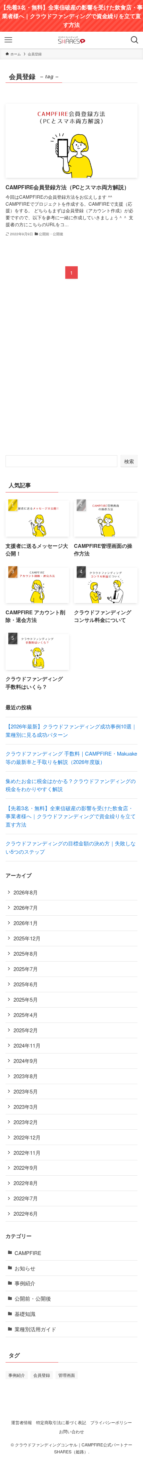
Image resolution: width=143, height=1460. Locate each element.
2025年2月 (26, 1030)
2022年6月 (26, 1213)
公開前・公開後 (33, 1298)
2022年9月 (26, 1167)
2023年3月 (26, 1106)
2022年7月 (26, 1198)
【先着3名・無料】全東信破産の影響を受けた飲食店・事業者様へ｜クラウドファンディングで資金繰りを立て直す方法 (71, 816)
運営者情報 (21, 1422)
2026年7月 (26, 907)
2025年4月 (26, 1014)
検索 (129, 461)
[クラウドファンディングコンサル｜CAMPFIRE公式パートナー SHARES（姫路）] (71, 40)
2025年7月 (26, 968)
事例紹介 (25, 1283)
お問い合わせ (71, 1431)
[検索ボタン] (134, 40)
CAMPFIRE (28, 1252)
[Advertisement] (71, 373)
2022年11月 (27, 1152)
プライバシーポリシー (111, 1422)
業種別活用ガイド (35, 1329)
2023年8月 (26, 1076)
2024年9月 (26, 1060)
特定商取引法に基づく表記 (61, 1422)
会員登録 (41, 1375)
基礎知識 (25, 1313)
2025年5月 (26, 999)
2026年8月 (26, 892)
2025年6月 (26, 984)
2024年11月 (27, 1045)
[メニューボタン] (8, 40)
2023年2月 (26, 1122)
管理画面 (66, 1375)
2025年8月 (26, 953)
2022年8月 (26, 1182)
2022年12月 (27, 1137)
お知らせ (25, 1268)
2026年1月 (26, 922)
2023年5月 (26, 1091)
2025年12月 (27, 938)
